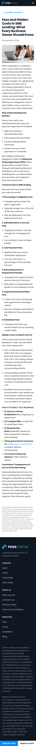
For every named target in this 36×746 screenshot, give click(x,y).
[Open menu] (33, 3)
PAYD (5, 572)
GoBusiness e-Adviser (18, 444)
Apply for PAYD (27, 743)
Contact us (8, 599)
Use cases (7, 582)
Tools (5, 626)
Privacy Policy (9, 604)
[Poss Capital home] (9, 3)
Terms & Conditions (12, 609)
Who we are (8, 595)
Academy (7, 631)
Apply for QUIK (9, 743)
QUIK (4, 568)
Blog (4, 636)
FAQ (4, 621)
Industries (7, 577)
